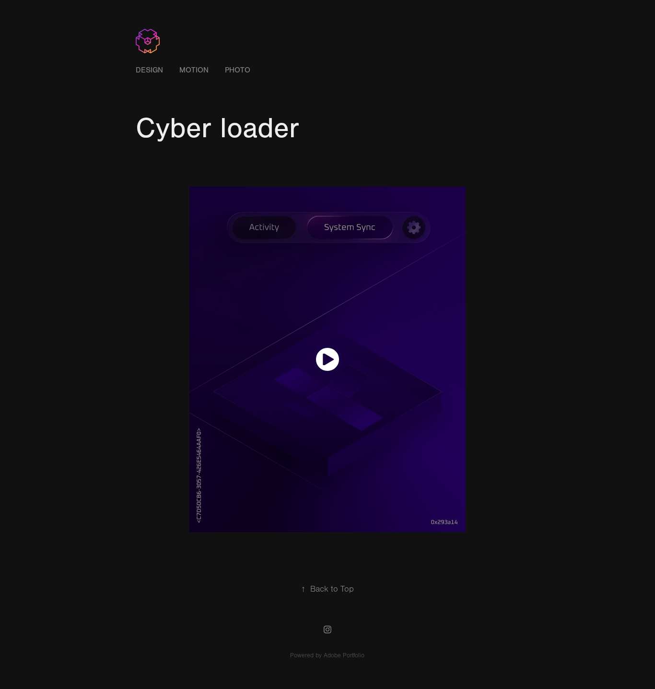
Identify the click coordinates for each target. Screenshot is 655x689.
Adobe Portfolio (344, 655)
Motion (194, 70)
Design (149, 70)
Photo (237, 70)
